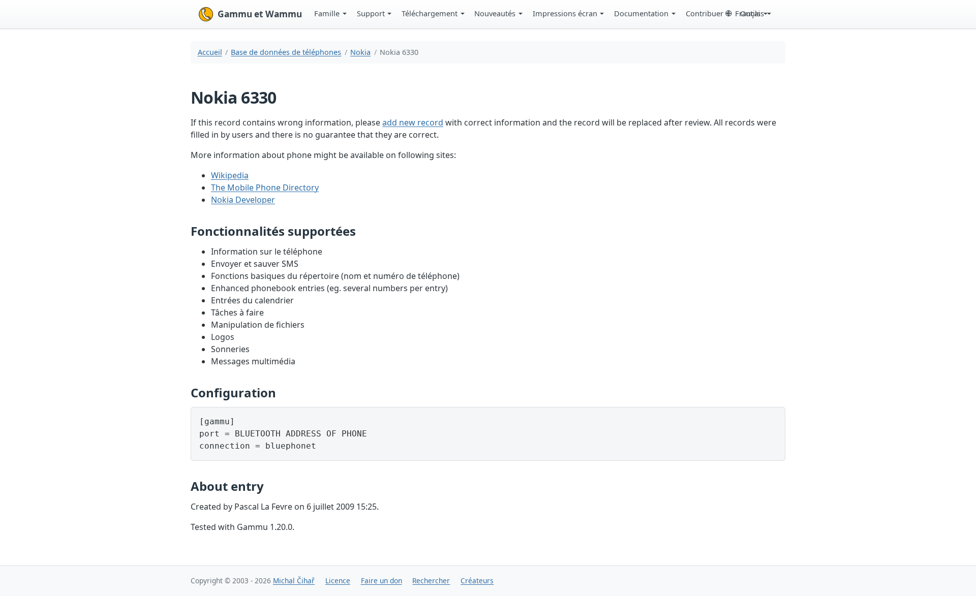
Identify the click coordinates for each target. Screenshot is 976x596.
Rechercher (431, 580)
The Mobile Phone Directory (265, 187)
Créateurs (477, 580)
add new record (412, 122)
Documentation (641, 13)
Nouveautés (494, 13)
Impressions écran (565, 13)
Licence (337, 580)
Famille (327, 13)
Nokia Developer (243, 199)
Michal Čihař (294, 580)
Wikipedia (230, 175)
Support (371, 13)
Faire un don (381, 580)
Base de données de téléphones (286, 52)
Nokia (360, 52)
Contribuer (704, 13)
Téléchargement (430, 13)
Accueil (210, 52)
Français (749, 13)
